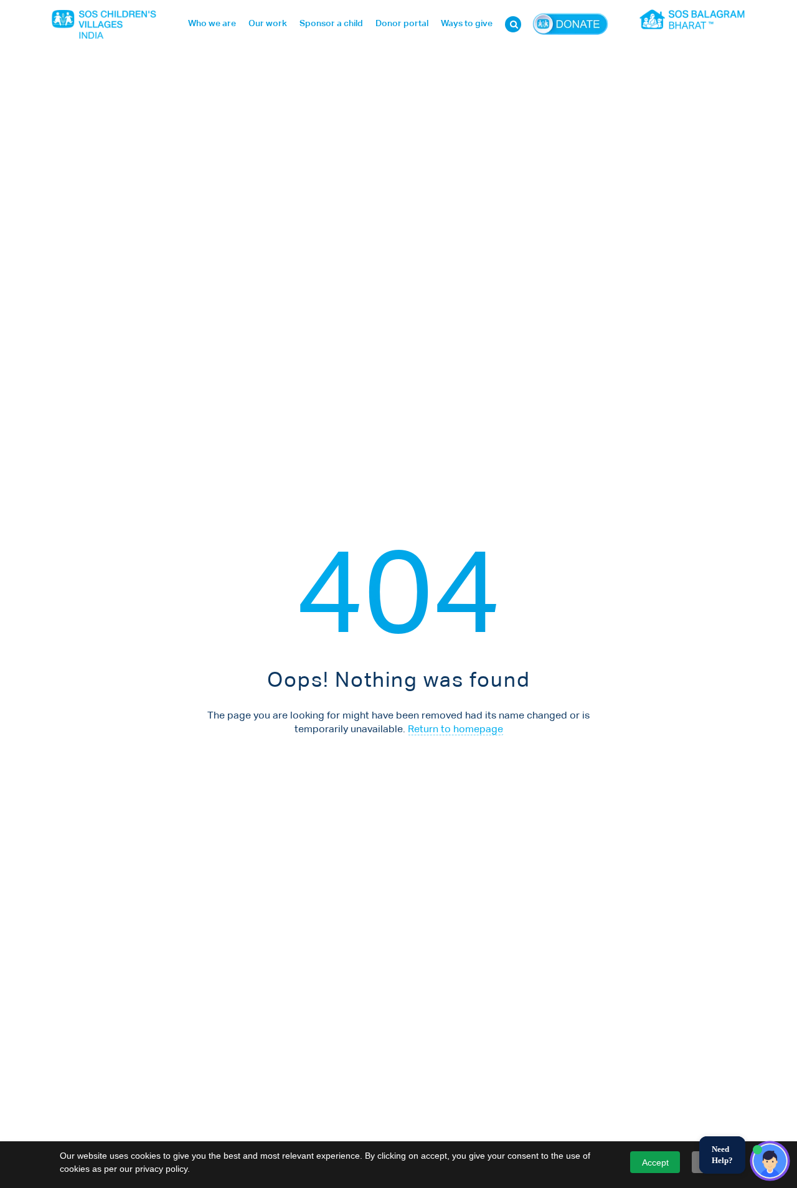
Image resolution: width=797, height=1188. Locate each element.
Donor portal (401, 23)
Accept (655, 1162)
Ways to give (467, 23)
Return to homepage (455, 730)
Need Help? (722, 1154)
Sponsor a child (331, 23)
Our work (267, 23)
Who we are (212, 23)
